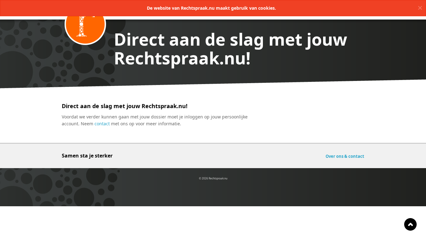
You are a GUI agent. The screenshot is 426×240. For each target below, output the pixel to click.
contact (102, 124)
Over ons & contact (345, 156)
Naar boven (410, 224)
